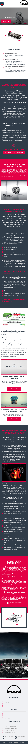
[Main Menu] (2, 4)
